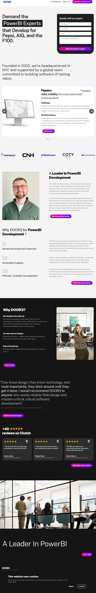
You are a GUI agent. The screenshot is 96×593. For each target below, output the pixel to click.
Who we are (66, 1)
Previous (4, 111)
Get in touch (48, 131)
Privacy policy (12, 582)
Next (91, 111)
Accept (81, 586)
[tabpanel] (48, 111)
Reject (71, 586)
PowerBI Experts (56, 1)
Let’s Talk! (87, 554)
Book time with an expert (61, 216)
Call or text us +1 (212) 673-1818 (82, 1)
